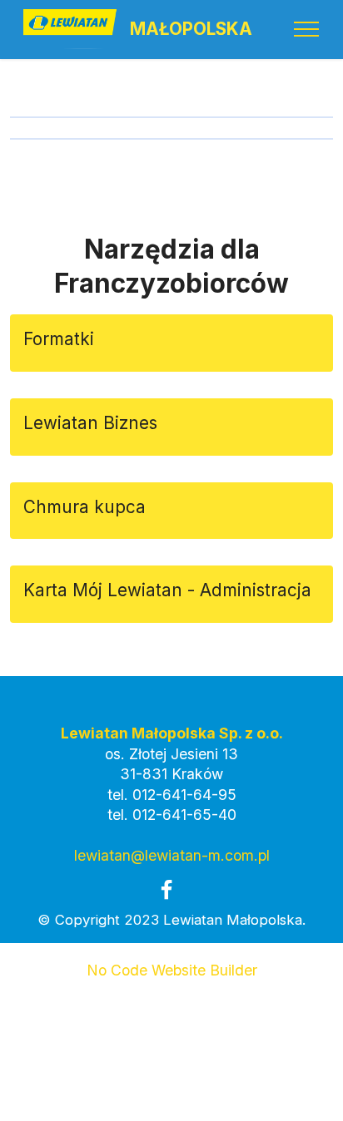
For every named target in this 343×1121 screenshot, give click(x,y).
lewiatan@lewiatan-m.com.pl (172, 855)
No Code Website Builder (172, 970)
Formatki (58, 338)
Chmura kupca (87, 506)
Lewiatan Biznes (92, 422)
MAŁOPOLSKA (191, 29)
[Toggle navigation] (307, 29)
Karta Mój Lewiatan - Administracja (167, 590)
